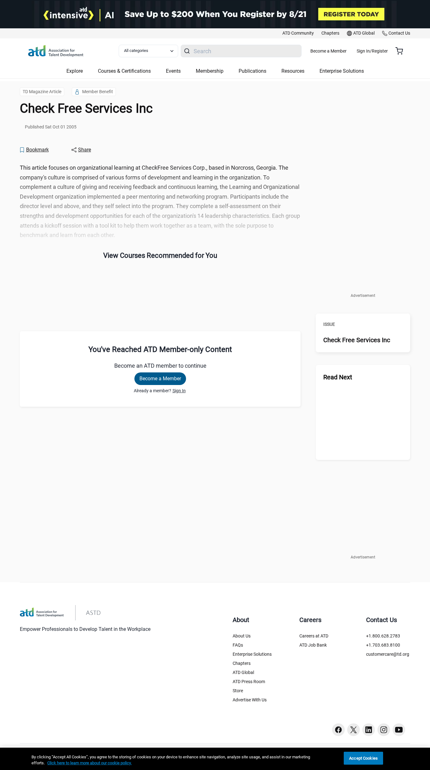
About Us (242, 635)
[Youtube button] (399, 729)
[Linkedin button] (368, 729)
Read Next (337, 377)
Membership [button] (209, 71)
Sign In (179, 390)
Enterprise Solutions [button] (342, 71)
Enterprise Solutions (252, 654)
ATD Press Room (249, 681)
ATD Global (243, 672)
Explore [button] (74, 71)
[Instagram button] (383, 729)
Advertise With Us (250, 699)
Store (238, 690)
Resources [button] (292, 71)
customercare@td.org (387, 654)
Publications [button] (252, 71)
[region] (215, 759)
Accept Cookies (363, 758)
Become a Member (328, 51)
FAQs (238, 645)
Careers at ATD (313, 635)
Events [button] (173, 71)
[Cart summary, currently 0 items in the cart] (401, 51)
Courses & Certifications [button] (124, 71)
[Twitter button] (353, 729)
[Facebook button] (338, 729)
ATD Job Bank (313, 645)
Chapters (242, 663)
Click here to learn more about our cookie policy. (89, 763)
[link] (298, 33)
